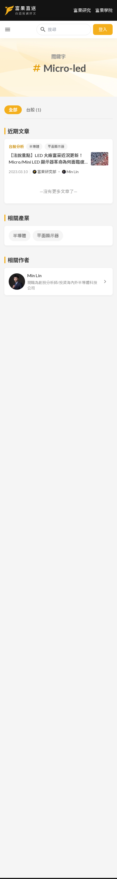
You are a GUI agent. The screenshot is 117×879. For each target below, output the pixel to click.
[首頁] (20, 10)
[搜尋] (43, 29)
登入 (102, 29)
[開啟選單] (7, 29)
